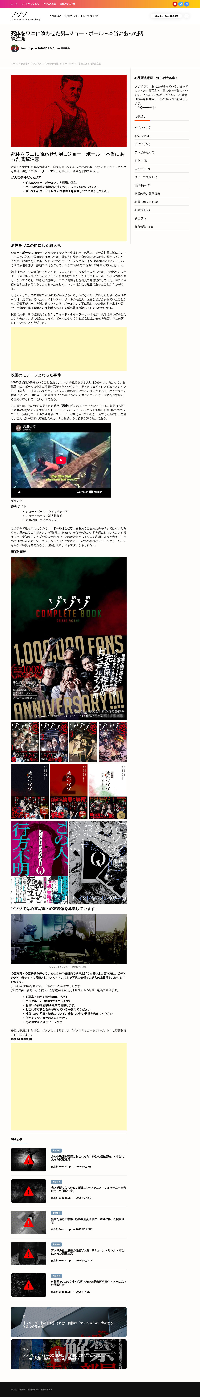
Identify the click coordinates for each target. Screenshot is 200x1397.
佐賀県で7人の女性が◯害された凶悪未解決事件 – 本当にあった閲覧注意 (89, 1283)
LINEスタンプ (89, 16)
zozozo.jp (27, 48)
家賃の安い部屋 (67, 3)
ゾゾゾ (19, 14)
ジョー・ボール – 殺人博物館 (44, 515)
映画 (137, 218)
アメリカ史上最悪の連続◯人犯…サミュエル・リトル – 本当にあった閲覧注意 (87, 1251)
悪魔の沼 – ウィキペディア (43, 520)
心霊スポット (143, 202)
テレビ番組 (142, 152)
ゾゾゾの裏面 (49, 3)
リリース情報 (143, 177)
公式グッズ (71, 16)
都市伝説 (140, 226)
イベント (140, 127)
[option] (38, 1390)
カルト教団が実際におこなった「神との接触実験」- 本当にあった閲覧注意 (87, 1157)
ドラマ (139, 160)
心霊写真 (140, 210)
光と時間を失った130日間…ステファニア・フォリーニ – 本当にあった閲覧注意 (88, 1189)
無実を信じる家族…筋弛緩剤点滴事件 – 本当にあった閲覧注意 (87, 1220)
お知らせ (140, 136)
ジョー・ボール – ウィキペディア (47, 511)
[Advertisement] (69, 219)
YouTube (55, 16)
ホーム (14, 3)
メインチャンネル (30, 3)
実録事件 (65, 48)
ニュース (140, 169)
